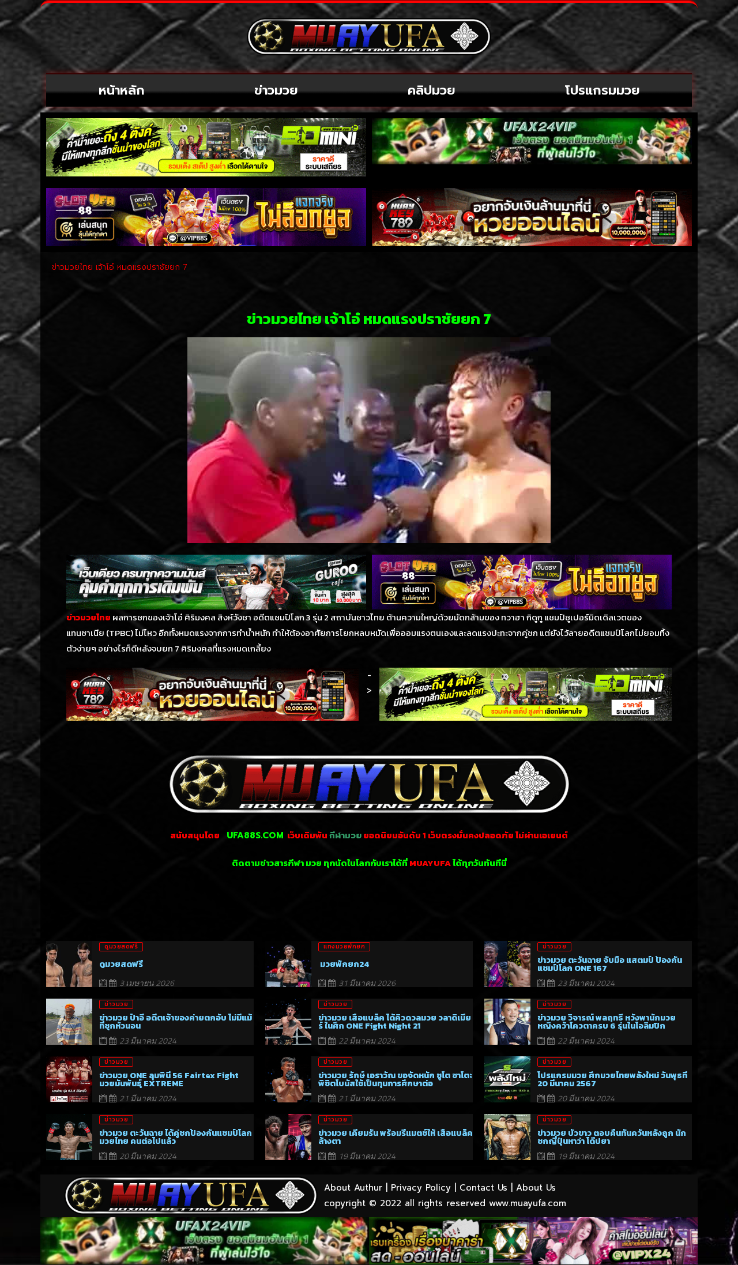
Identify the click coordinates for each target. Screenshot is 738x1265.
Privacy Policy (421, 1187)
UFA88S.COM (255, 835)
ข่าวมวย (276, 90)
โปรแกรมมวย (602, 90)
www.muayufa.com (527, 1203)
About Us (536, 1187)
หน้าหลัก (122, 90)
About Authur (353, 1187)
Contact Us (483, 1187)
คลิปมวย (431, 90)
